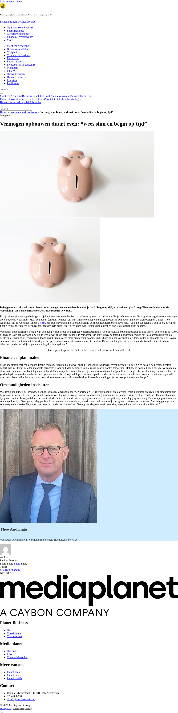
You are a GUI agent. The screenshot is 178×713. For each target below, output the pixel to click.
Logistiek (12, 80)
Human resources (16, 77)
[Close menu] (1, 106)
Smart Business (15, 30)
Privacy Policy (6, 708)
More (10, 40)
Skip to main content (11, 1)
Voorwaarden (14, 636)
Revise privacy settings (22, 708)
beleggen (5, 569)
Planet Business (17, 21)
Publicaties (13, 83)
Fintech (11, 70)
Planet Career (14, 675)
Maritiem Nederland (18, 45)
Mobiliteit (12, 67)
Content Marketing (17, 657)
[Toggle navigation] (37, 22)
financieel (16, 569)
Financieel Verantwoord (20, 36)
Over (10, 630)
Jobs (9, 654)
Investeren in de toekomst (21, 64)
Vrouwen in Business (18, 55)
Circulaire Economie (18, 33)
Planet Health (14, 678)
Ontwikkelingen (16, 73)
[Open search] (1, 93)
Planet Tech (13, 672)
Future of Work (15, 61)
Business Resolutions (18, 49)
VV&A (42, 322)
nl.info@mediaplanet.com (21, 699)
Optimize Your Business (20, 27)
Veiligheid (12, 52)
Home (3, 112)
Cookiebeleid (14, 633)
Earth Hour (13, 58)
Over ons (12, 651)
